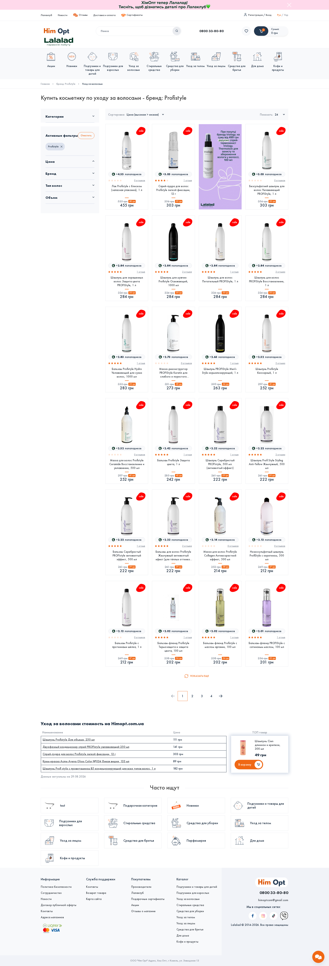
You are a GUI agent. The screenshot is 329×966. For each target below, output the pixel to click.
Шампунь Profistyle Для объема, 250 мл (69, 739)
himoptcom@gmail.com (273, 900)
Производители (141, 887)
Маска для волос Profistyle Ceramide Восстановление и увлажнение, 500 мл (126, 464)
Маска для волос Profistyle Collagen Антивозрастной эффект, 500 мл (220, 555)
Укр (286, 15)
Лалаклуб (46, 15)
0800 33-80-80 (211, 31)
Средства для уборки (190, 911)
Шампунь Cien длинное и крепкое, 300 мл (267, 744)
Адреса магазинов (52, 917)
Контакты (47, 911)
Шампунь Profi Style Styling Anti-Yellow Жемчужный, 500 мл (267, 464)
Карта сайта (93, 899)
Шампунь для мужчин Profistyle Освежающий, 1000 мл (173, 281)
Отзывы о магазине (143, 911)
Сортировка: (116, 114)
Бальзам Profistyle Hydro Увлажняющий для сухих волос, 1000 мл (127, 372)
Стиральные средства (190, 905)
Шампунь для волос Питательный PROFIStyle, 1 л (220, 279)
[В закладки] (142, 155)
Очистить (86, 135)
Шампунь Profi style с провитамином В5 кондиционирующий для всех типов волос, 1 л (99, 768)
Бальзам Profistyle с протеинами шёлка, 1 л (126, 645)
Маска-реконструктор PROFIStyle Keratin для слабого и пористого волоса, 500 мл (173, 372)
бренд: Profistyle (65, 84)
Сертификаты (135, 15)
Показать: (266, 114)
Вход (269, 15)
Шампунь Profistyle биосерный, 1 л (267, 370)
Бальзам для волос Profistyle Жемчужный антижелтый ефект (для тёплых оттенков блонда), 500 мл (173, 555)
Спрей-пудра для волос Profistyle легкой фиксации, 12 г (173, 190)
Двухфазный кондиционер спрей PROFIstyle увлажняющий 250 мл (86, 747)
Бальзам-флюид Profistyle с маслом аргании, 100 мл (220, 645)
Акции (135, 905)
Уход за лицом (185, 923)
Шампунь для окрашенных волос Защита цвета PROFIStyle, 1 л (127, 281)
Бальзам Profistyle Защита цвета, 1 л (173, 462)
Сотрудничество (51, 893)
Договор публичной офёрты (58, 905)
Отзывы (83, 15)
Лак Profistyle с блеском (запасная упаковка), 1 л (126, 188)
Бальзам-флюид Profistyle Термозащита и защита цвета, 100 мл (173, 646)
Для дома (182, 935)
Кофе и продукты (187, 941)
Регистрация (255, 15)
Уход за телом (185, 917)
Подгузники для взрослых (192, 893)
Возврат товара (96, 893)
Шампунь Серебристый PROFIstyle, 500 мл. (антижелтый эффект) (220, 464)
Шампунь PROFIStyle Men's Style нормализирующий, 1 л (220, 370)
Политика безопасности (56, 887)
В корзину (244, 764)
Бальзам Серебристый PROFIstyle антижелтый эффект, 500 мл (127, 555)
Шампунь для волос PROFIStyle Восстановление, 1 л (266, 281)
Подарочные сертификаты (147, 899)
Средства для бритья (189, 929)
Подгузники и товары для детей (196, 887)
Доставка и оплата (104, 15)
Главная (45, 84)
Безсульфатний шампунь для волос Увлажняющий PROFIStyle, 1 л (266, 190)
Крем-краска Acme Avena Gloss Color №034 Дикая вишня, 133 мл (86, 761)
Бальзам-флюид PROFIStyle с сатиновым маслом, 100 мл (267, 645)
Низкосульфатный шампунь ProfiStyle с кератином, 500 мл (267, 555)
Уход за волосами (188, 899)
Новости (62, 15)
